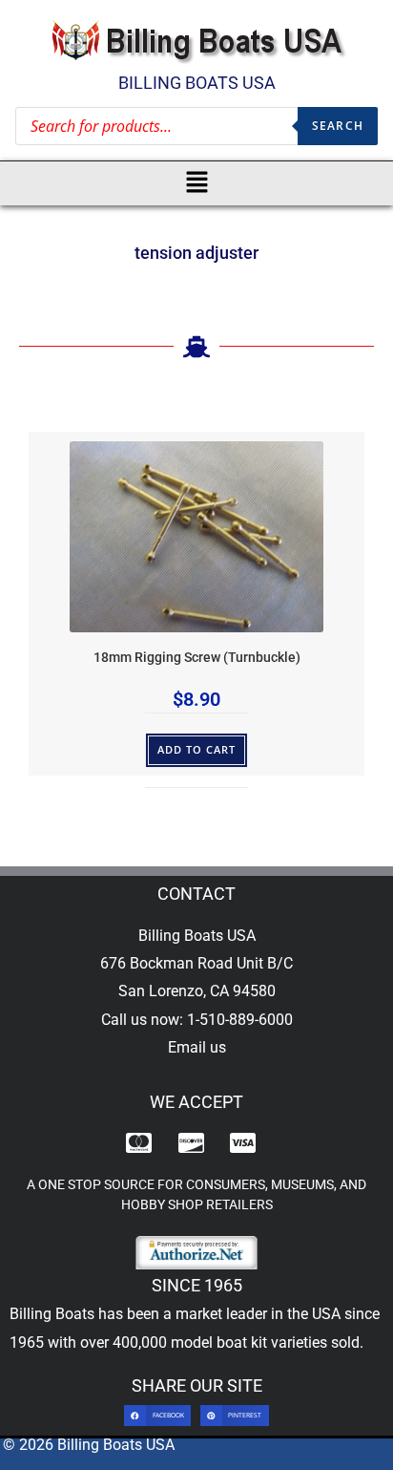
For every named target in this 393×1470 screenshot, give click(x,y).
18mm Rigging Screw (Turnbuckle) (196, 658)
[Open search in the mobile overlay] (196, 126)
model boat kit (219, 1342)
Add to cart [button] (197, 749)
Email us (197, 1047)
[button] (196, 183)
